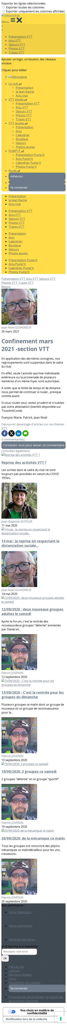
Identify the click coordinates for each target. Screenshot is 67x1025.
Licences (14, 971)
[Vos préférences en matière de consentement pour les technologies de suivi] (60, 1018)
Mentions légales (20, 975)
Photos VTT (17, 48)
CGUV (12, 979)
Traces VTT (16, 52)
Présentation (24, 88)
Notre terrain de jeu (22, 939)
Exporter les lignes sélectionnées (23, 3)
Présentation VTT (21, 37)
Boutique (22, 139)
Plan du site (16, 967)
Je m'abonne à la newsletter (20, 946)
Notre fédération (20, 912)
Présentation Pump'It (30, 155)
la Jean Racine (25, 92)
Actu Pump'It (24, 159)
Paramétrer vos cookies (24, 983)
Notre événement (20, 926)
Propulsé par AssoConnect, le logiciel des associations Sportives (36, 999)
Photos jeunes (25, 147)
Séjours (21, 143)
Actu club (22, 96)
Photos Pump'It (26, 167)
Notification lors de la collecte (26, 1019)
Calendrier (23, 135)
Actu (19, 131)
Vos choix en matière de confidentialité (37, 1011)
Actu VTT (15, 41)
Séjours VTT (17, 45)
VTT (4, 428)
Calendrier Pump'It (28, 163)
